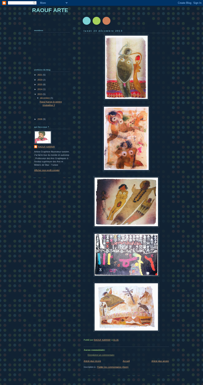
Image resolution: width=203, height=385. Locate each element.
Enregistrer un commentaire (101, 355)
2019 (40, 80)
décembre (45, 98)
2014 (40, 89)
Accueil (126, 361)
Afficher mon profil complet (46, 170)
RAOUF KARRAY (46, 146)
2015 (40, 84)
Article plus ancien (160, 361)
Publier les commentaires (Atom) (112, 367)
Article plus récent (92, 361)
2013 (40, 94)
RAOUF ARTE (50, 10)
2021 (40, 75)
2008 (40, 119)
